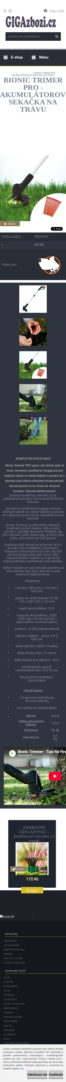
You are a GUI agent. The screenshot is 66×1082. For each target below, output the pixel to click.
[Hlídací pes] (49, 264)
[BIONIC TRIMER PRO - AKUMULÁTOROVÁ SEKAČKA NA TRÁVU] (33, 156)
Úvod (12, 73)
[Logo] (31, 22)
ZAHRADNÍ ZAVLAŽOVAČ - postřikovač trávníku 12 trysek (34, 834)
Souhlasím (56, 1074)
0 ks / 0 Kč (57, 11)
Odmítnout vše (37, 1074)
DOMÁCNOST (25, 73)
